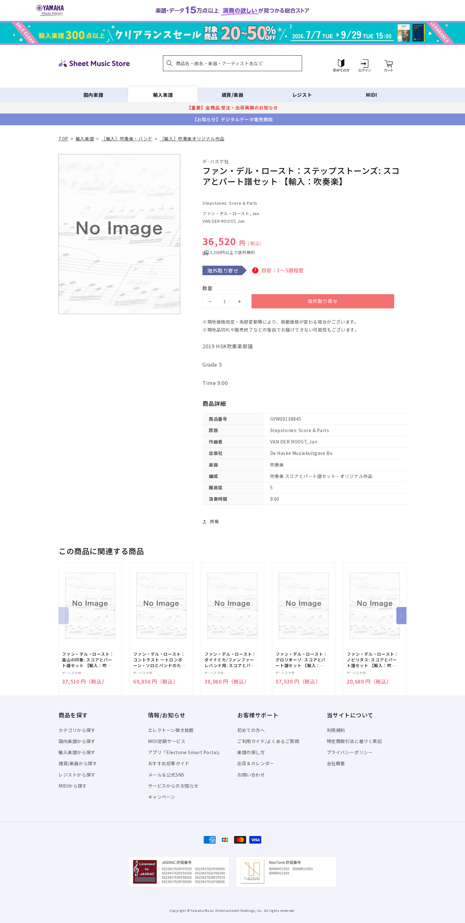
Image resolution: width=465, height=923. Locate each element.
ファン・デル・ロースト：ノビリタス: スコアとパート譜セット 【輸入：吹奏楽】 (373, 660)
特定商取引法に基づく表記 (354, 741)
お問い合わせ (251, 774)
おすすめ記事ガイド (168, 763)
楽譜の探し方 (251, 752)
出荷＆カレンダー (255, 763)
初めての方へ (251, 730)
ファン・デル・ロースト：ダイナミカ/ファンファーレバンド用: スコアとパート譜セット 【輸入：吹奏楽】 (230, 660)
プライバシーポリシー (350, 752)
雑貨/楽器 (233, 94)
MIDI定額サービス (167, 741)
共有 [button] (214, 521)
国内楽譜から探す (77, 741)
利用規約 (336, 730)
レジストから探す (77, 774)
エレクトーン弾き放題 (171, 730)
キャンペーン (162, 797)
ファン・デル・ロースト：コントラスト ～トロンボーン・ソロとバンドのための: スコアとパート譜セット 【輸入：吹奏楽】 (159, 660)
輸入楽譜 (163, 94)
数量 (207, 288)
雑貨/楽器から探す (78, 763)
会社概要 (336, 763)
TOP (63, 138)
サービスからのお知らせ (173, 786)
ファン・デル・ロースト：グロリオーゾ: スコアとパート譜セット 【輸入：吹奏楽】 (301, 660)
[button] (232, 63)
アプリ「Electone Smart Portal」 (185, 752)
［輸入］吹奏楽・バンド (126, 138)
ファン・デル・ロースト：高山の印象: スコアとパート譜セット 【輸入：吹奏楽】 (88, 660)
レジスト (302, 94)
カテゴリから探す (77, 730)
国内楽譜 (93, 94)
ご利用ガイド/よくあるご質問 (268, 741)
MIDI (371, 94)
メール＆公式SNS (166, 774)
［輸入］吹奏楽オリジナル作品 (192, 138)
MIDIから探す (73, 786)
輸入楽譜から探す (77, 752)
